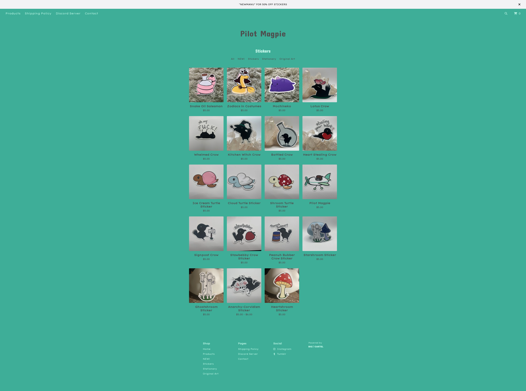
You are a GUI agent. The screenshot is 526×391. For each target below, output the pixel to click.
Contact (91, 13)
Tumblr (281, 354)
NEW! (241, 59)
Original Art (287, 59)
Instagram (284, 349)
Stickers (253, 59)
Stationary (269, 59)
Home (206, 349)
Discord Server (68, 13)
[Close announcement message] (519, 4)
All (232, 59)
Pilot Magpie (263, 33)
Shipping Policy (38, 13)
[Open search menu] (506, 13)
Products (12, 13)
